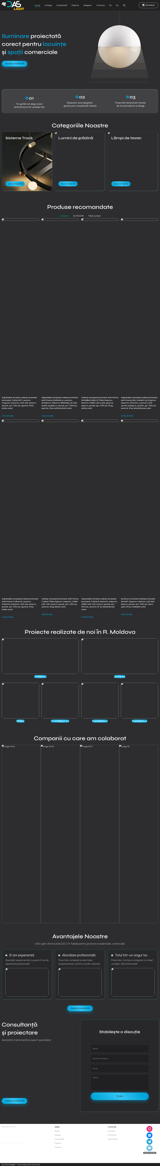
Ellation (20, 721)
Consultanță (59, 1139)
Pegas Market (100, 721)
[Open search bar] (124, 5)
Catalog (58, 1135)
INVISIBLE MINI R (87, 413)
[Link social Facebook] (15, 675)
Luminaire (111, 1131)
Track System (113, 1139)
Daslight (12, 1164)
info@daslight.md (8, 1136)
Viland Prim (40, 676)
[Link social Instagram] (5, 1158)
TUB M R (85, 614)
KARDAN (44, 413)
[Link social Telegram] (26, 675)
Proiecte (58, 1143)
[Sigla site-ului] (13, 5)
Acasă (57, 1131)
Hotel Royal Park (60, 721)
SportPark (119, 676)
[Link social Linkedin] (24, 675)
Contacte (58, 1147)
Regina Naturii (139, 721)
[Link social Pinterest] (21, 675)
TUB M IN (6, 413)
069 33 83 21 (150, 5)
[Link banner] (27, 161)
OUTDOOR (112, 1135)
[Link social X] (18, 675)
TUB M (44, 612)
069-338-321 (10, 1131)
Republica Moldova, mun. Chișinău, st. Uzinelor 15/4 (9, 1149)
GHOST (124, 612)
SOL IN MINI (126, 413)
